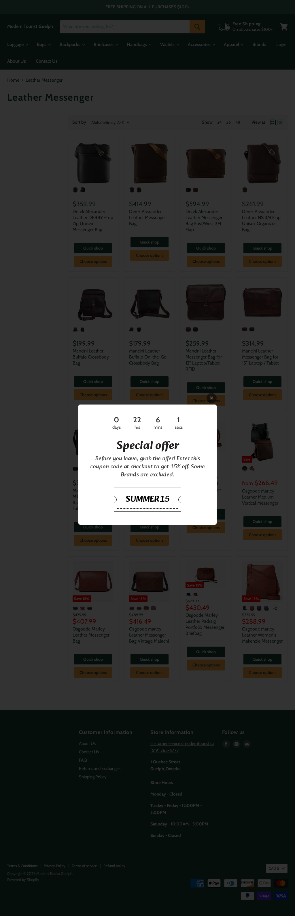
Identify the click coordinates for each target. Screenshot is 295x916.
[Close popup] (212, 398)
